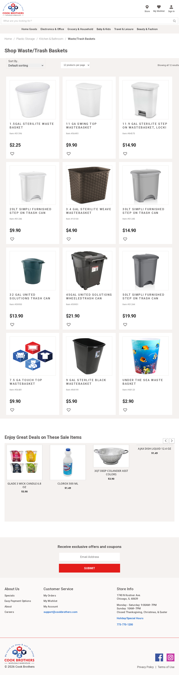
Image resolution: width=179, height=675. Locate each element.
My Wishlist (50, 601)
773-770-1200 (125, 624)
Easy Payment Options (18, 601)
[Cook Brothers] (13, 9)
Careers (9, 612)
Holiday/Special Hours (130, 618)
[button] (12, 153)
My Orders (50, 595)
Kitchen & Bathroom (51, 38)
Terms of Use (166, 667)
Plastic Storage (25, 38)
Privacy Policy (145, 667)
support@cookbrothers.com (60, 612)
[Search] (174, 21)
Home (8, 38)
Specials (10, 595)
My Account (51, 606)
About (8, 606)
